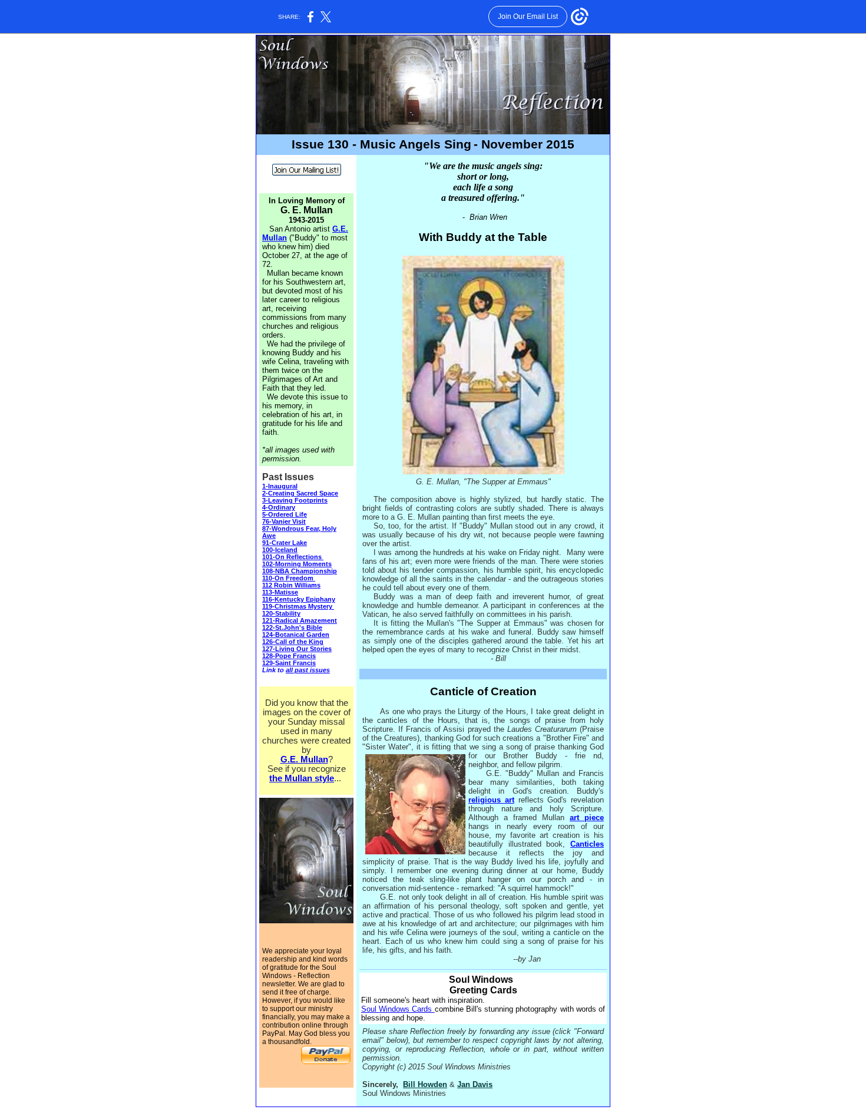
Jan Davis (475, 1084)
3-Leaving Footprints (295, 500)
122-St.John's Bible (292, 627)
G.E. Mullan (304, 759)
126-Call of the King (292, 641)
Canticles (587, 844)
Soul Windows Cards (398, 1009)
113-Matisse (280, 592)
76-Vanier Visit (284, 521)
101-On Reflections (292, 556)
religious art (491, 799)
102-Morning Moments (297, 563)
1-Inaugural (280, 486)
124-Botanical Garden (295, 634)
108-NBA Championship (299, 570)
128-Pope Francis (289, 655)
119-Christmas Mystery (298, 606)
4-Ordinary (278, 507)
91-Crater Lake (284, 542)
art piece (587, 817)
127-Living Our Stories (297, 648)
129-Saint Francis (289, 662)
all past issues (308, 669)
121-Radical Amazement (299, 620)
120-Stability (281, 613)
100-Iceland (280, 549)
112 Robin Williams (291, 585)
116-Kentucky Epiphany (298, 599)
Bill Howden (425, 1084)
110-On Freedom (287, 578)
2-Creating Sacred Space (300, 493)
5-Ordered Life (284, 514)
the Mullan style (301, 778)
